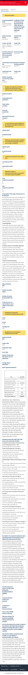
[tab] (5, 9)
